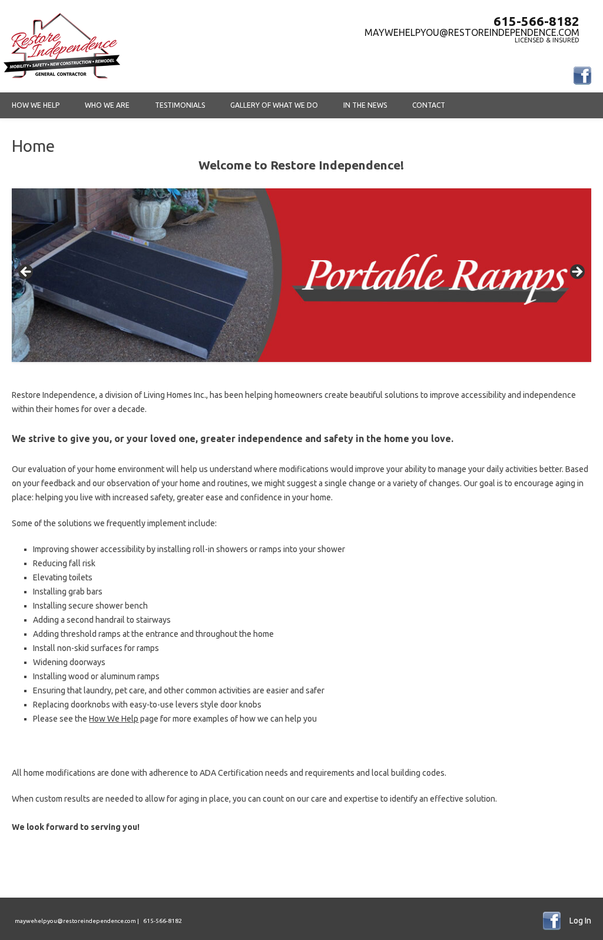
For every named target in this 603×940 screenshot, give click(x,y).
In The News (365, 105)
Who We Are (107, 105)
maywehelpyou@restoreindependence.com (472, 32)
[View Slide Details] (301, 275)
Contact (428, 105)
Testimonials (180, 105)
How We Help (35, 105)
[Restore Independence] (62, 79)
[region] (301, 275)
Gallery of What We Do (274, 105)
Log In (580, 920)
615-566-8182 (536, 21)
